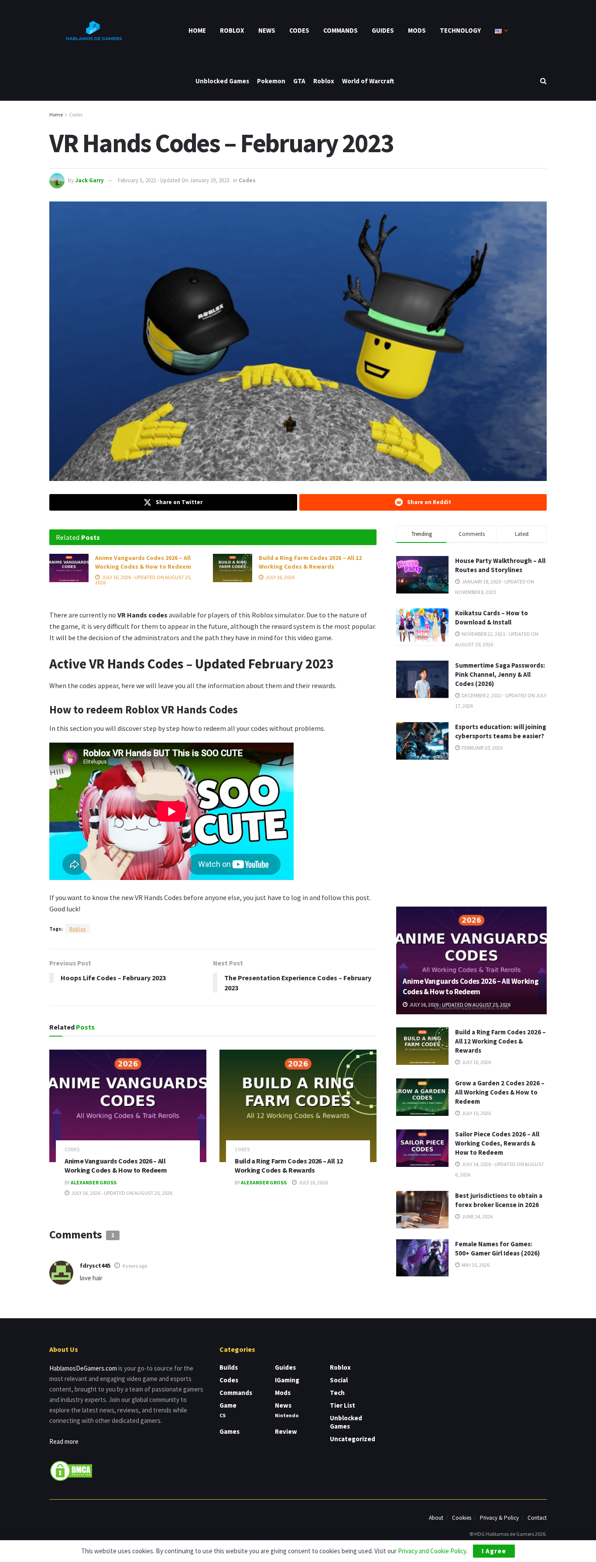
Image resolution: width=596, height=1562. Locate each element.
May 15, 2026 (475, 1265)
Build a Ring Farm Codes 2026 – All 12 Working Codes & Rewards (310, 562)
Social (339, 1380)
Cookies (461, 1517)
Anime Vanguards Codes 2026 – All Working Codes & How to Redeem (143, 562)
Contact (537, 1517)
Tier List (342, 1405)
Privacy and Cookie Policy (432, 1551)
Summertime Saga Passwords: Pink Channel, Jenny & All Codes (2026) (500, 674)
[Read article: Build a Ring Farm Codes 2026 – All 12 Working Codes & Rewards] (232, 568)
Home (197, 30)
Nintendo (286, 1415)
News (266, 30)
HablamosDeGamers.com (83, 1368)
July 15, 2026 (476, 1113)
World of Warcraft (368, 81)
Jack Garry (89, 180)
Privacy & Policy (499, 1517)
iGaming (287, 1380)
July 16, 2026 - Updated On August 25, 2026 (143, 580)
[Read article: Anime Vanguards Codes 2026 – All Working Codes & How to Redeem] (69, 568)
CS (222, 1415)
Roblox (232, 30)
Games (229, 1431)
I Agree (494, 1551)
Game (227, 1405)
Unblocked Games (222, 81)
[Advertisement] (471, 831)
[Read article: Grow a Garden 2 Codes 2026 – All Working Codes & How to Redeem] (422, 1097)
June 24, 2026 (477, 1216)
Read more (64, 1441)
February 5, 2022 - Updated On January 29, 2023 (173, 180)
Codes (299, 30)
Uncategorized (352, 1439)
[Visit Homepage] (93, 30)
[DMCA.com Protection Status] (71, 1470)
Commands (340, 30)
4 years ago (134, 1265)
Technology (460, 30)
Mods (417, 30)
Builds (228, 1367)
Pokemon (271, 81)
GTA (299, 81)
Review (286, 1431)
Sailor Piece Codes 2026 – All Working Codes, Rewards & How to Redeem (497, 1143)
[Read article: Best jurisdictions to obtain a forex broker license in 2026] (422, 1209)
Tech (337, 1392)
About (436, 1517)
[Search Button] (543, 81)
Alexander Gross (93, 1182)
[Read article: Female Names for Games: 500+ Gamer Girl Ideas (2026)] (422, 1258)
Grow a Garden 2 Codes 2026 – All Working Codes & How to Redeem (500, 1092)
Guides (383, 30)
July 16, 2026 (279, 577)
